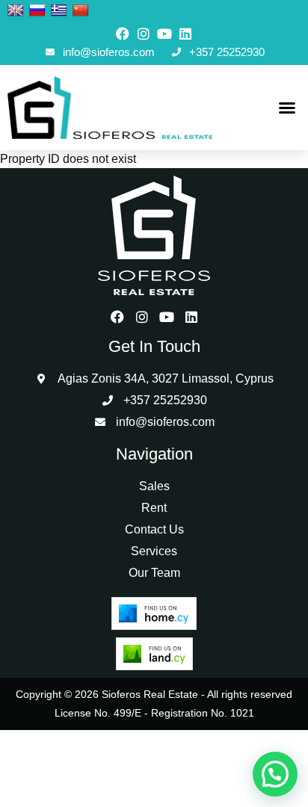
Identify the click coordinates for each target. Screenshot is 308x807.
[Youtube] (164, 33)
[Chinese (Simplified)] (81, 11)
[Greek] (59, 11)
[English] (15, 11)
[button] (287, 107)
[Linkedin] (185, 33)
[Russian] (37, 11)
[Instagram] (143, 33)
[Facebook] (122, 33)
